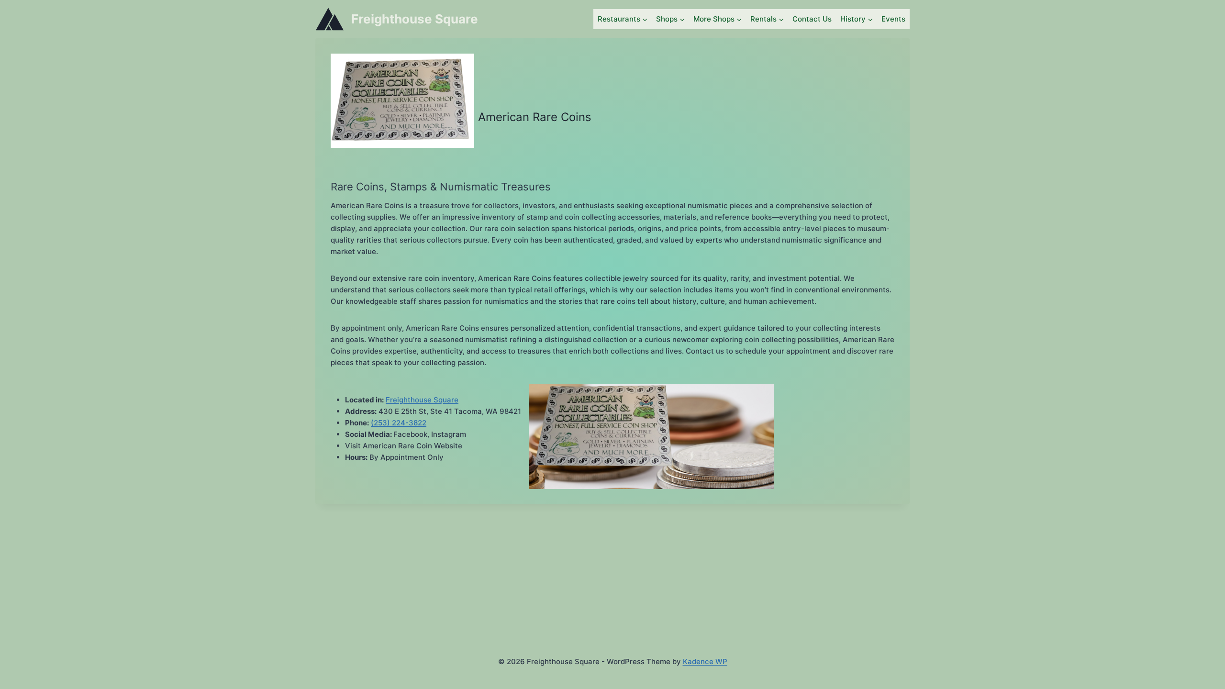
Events (893, 18)
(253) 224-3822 (398, 422)
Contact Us (812, 18)
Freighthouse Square (422, 399)
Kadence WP (705, 661)
